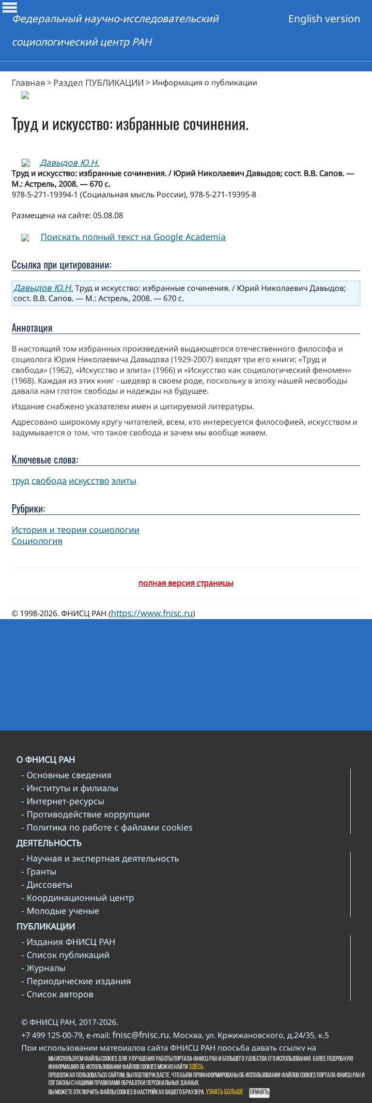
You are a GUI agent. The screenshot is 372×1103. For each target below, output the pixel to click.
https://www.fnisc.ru (152, 613)
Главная (28, 82)
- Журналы (43, 968)
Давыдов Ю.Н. (69, 162)
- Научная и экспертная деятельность (100, 858)
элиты (123, 480)
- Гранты (38, 871)
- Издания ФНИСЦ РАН (68, 941)
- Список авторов (57, 994)
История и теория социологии (76, 529)
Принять (259, 1092)
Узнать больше (224, 1092)
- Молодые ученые (60, 910)
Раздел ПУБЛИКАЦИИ (98, 82)
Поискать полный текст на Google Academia (133, 236)
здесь (196, 1067)
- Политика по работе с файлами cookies (106, 827)
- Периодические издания (76, 981)
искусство (89, 480)
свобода (49, 480)
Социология (37, 540)
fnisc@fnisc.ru (140, 1034)
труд (21, 480)
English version (324, 18)
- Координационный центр (77, 897)
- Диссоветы (46, 884)
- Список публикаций (65, 954)
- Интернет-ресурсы (62, 801)
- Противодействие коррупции (85, 814)
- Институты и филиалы (69, 788)
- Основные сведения (66, 775)
